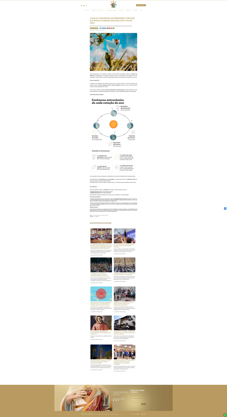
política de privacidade (115, 414)
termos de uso (106, 414)
